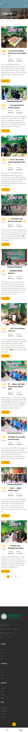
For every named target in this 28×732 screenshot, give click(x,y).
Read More (5, 80)
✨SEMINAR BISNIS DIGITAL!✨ (15, 272)
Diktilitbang (3, 711)
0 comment (19, 61)
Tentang (3, 650)
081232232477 (6, 625)
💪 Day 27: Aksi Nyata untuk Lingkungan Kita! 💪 (16, 162)
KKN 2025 (10, 61)
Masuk (25, 1)
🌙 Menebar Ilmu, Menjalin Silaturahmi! (16, 547)
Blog (2, 653)
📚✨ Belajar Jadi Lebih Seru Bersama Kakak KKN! (16, 386)
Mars (2, 656)
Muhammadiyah (5, 708)
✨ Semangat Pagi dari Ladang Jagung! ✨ (16, 106)
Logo (2, 659)
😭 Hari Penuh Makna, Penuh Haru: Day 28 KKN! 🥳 (17, 53)
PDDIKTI (3, 714)
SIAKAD (3, 688)
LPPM (2, 675)
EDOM (2, 697)
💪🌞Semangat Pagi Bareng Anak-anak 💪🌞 (17, 220)
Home (2, 21)
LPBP (2, 678)
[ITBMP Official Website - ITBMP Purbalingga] (6, 5)
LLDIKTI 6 (3, 717)
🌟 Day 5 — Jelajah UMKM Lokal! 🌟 (14, 489)
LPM (2, 672)
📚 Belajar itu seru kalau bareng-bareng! (16, 438)
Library (2, 694)
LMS (2, 691)
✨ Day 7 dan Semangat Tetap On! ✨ (16, 329)
